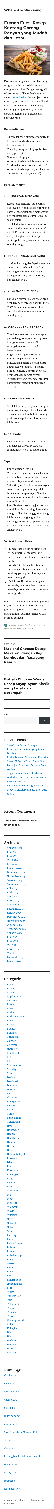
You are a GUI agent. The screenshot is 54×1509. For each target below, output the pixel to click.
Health (11, 1133)
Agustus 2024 (15, 932)
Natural (11, 1223)
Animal (11, 988)
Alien (10, 984)
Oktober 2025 (15, 880)
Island (10, 1162)
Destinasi (12, 1081)
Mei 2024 (12, 945)
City (9, 1061)
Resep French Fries (25, 628)
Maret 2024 (13, 953)
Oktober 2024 (15, 924)
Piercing (11, 1235)
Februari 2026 (15, 864)
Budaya (11, 1028)
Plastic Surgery (15, 1243)
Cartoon (11, 1040)
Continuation (14, 1065)
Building (12, 1032)
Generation (13, 1121)
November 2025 (16, 876)
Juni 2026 (12, 856)
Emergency (13, 1101)
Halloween (13, 1129)
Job (9, 1166)
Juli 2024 (12, 937)
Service (11, 1267)
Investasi (12, 1158)
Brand (10, 1024)
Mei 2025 (12, 896)
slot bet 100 (10, 1375)
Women (11, 1344)
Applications (14, 996)
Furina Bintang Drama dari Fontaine (28, 757)
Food (41, 625)
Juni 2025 (12, 892)
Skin (9, 1275)
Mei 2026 (12, 860)
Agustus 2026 (15, 847)
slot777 (8, 1440)
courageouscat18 (16, 625)
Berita (10, 1012)
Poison (11, 1247)
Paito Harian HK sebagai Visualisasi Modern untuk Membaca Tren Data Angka (27, 789)
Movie (10, 1210)
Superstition (14, 1295)
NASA (10, 1218)
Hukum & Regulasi (17, 1154)
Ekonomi (12, 1097)
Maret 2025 (13, 904)
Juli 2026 (12, 852)
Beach (10, 1004)
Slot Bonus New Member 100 (20, 1432)
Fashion (11, 1105)
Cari (6, 714)
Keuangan (13, 1174)
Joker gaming (12, 1415)
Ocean (10, 1231)
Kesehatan (13, 1170)
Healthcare (13, 1138)
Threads (11, 1312)
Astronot (12, 1000)
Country (11, 1069)
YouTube (12, 1352)
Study (10, 1291)
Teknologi (13, 1304)
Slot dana (9, 1407)
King (10, 1178)
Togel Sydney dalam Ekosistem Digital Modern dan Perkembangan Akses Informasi (27, 777)
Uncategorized (15, 1320)
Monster (12, 1202)
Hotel (10, 1150)
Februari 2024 (15, 957)
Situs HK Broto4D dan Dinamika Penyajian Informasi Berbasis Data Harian (26, 765)
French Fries (10, 628)
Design (11, 1077)
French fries (19, 97)
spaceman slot (15, 1283)
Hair (9, 1125)
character (12, 1048)
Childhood (13, 1052)
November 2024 (16, 920)
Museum (12, 1214)
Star (9, 1287)
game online (14, 1117)
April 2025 (13, 900)
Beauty (11, 1008)
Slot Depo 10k (12, 1391)
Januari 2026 (14, 868)
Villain (10, 1324)
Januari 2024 (14, 961)
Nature (11, 1227)
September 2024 (16, 928)
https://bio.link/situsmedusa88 (22, 1456)
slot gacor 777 (12, 1488)
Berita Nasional (16, 1016)
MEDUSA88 (10, 1464)
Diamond (12, 1085)
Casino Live (10, 1399)
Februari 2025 (15, 908)
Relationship (14, 1255)
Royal (10, 1259)
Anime (11, 992)
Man (9, 1194)
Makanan (12, 1190)
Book (10, 1020)
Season (11, 1263)
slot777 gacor (11, 1472)
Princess (12, 1251)
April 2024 (13, 949)
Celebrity (12, 1044)
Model (10, 1198)
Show (10, 1271)
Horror (11, 1146)
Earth (10, 1093)
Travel (10, 1316)
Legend (11, 1182)
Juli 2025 (12, 888)
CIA (9, 1057)
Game (10, 1113)
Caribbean (13, 1036)
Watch (10, 1336)
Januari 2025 (14, 912)
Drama (11, 1089)
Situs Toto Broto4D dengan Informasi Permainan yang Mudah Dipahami (26, 749)
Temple (11, 1308)
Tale (9, 1299)
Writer (10, 1348)
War (9, 1332)
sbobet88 (9, 1480)
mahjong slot (11, 1424)
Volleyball (12, 1328)
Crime (10, 1073)
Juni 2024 (12, 941)
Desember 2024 (16, 916)
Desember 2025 (16, 872)
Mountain (12, 1206)
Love (10, 1186)
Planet (10, 1239)
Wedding (12, 1340)
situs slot (9, 1448)
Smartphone (14, 1279)
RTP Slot (9, 1383)
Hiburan (11, 1142)
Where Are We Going (23, 10)
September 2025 (16, 884)
